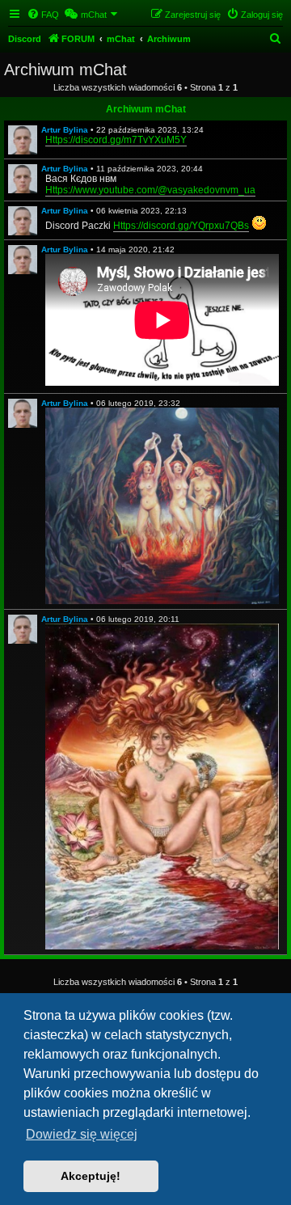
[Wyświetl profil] (22, 139)
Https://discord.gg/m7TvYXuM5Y (116, 140)
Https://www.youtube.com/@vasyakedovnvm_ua (150, 190)
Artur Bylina (64, 129)
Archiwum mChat (146, 109)
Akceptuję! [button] (90, 1175)
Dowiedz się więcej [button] (81, 1134)
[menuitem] (43, 14)
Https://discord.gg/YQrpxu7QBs (181, 225)
